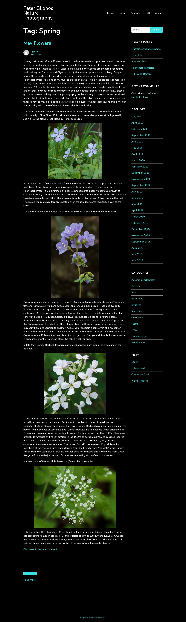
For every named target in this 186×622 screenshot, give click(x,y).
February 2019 (139, 223)
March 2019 (138, 216)
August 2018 (138, 248)
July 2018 (136, 254)
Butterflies (137, 298)
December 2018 (140, 229)
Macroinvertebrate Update (146, 49)
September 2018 (141, 241)
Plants (134, 323)
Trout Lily (136, 55)
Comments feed (140, 374)
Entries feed (138, 368)
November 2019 (140, 179)
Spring (122, 13)
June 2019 (137, 198)
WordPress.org (139, 380)
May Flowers (37, 43)
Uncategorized (139, 336)
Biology (135, 286)
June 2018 (137, 260)
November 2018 (140, 235)
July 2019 (136, 191)
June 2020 (137, 141)
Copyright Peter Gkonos (93, 617)
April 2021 (137, 122)
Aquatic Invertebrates (143, 280)
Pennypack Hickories (142, 67)
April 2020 (137, 154)
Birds (134, 292)
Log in (134, 362)
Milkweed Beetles (141, 74)
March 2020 (138, 160)
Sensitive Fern (139, 61)
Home (110, 13)
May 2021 (137, 116)
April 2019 (137, 210)
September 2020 (141, 135)
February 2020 (139, 166)
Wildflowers (30, 573)
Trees (134, 330)
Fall (148, 13)
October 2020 (139, 129)
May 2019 (137, 204)
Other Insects (138, 317)
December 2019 (140, 172)
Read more (29, 579)
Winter (159, 13)
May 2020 (137, 147)
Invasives (136, 305)
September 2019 (141, 185)
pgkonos (35, 51)
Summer (136, 13)
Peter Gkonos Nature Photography (38, 13)
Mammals (136, 311)
